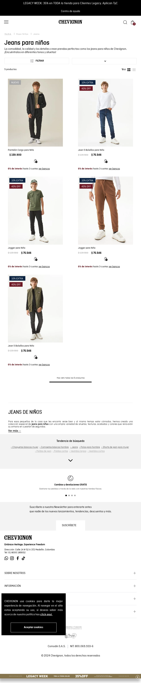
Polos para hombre (89, 447)
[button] (6, 22)
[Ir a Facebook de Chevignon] (18, 558)
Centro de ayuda (70, 11)
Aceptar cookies (33, 627)
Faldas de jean (43, 451)
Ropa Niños (22, 34)
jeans (36, 34)
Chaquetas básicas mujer (24, 447)
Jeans (74, 447)
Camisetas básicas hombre (54, 447)
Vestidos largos (77, 451)
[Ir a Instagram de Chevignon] (13, 558)
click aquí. (46, 614)
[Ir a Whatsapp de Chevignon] (7, 558)
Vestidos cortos (96, 451)
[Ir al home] (70, 23)
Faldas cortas (60, 451)
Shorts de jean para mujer (115, 447)
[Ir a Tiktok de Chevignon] (24, 558)
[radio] (128, 69)
